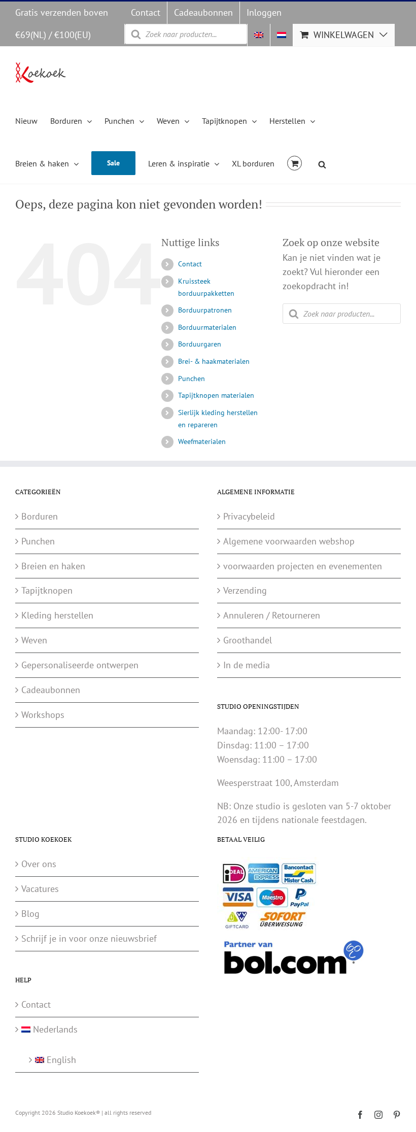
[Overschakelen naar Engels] (259, 35)
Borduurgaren (199, 344)
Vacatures (40, 889)
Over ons (38, 864)
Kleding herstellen (57, 615)
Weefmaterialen (202, 441)
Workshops (42, 715)
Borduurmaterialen (207, 327)
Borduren (39, 516)
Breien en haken (53, 566)
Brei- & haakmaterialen (214, 361)
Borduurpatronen (205, 310)
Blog (30, 913)
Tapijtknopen (47, 590)
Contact (190, 263)
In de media (246, 665)
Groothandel (247, 640)
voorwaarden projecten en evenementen (302, 566)
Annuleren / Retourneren (271, 615)
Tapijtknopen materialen (216, 395)
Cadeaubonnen (50, 690)
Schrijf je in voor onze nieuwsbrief (89, 938)
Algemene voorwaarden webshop (289, 541)
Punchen (191, 378)
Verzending (245, 590)
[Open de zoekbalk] (322, 162)
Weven (34, 640)
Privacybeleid (249, 516)
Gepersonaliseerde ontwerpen (79, 665)
